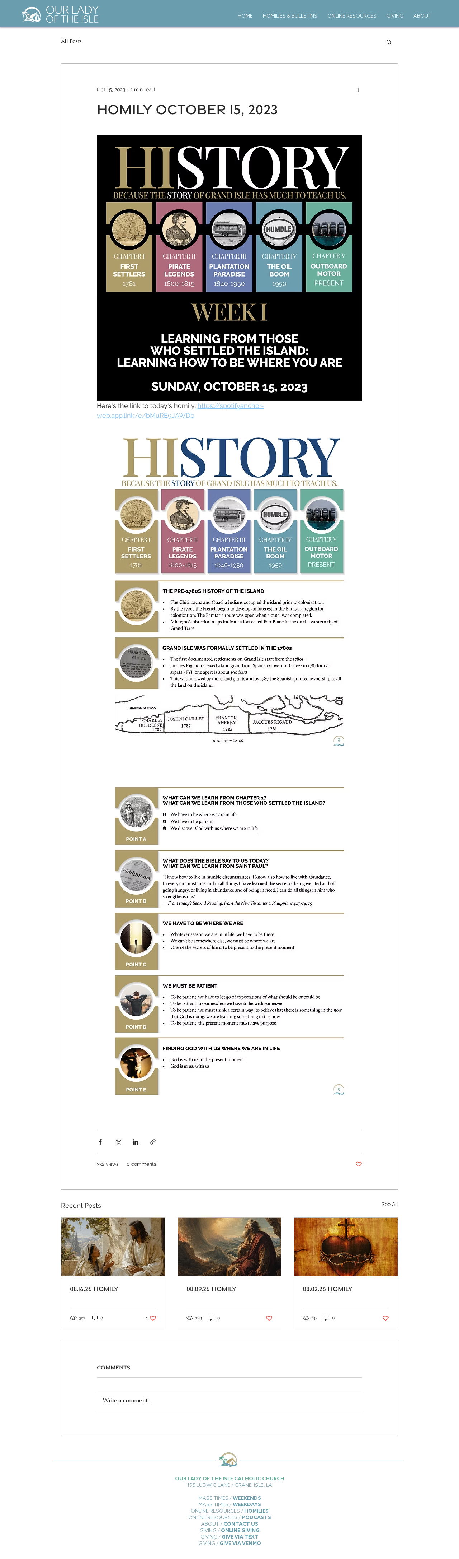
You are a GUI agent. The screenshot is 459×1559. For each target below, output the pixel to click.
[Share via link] (153, 1141)
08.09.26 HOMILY (211, 1289)
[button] (388, 42)
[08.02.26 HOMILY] (346, 1247)
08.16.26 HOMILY (94, 1289)
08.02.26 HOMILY (327, 1289)
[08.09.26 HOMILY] (229, 1247)
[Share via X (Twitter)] (117, 1141)
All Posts (71, 42)
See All (390, 1204)
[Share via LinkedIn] (135, 1141)
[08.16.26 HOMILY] (113, 1247)
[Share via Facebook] (100, 1141)
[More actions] (358, 89)
